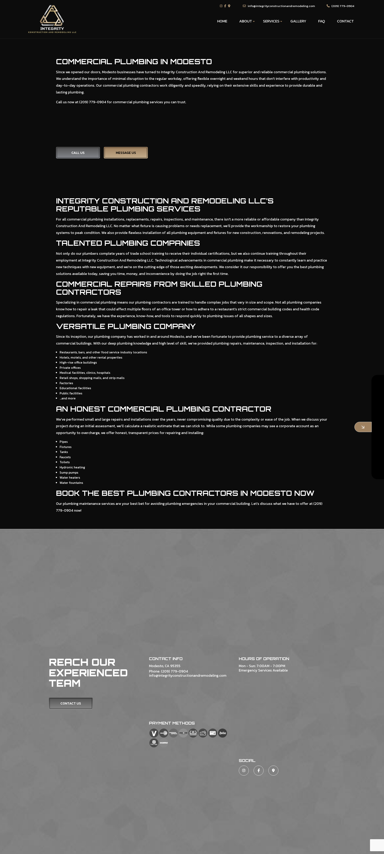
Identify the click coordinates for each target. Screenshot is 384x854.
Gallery (298, 21)
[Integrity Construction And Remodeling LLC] (52, 18)
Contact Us (70, 703)
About (245, 21)
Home (222, 21)
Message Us (126, 152)
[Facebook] (225, 6)
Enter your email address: (300, 421)
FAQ (321, 21)
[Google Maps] (229, 6)
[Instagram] (221, 6)
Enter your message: (297, 435)
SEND (351, 463)
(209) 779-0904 (342, 6)
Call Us (78, 152)
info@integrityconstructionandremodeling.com (281, 6)
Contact (345, 21)
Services (271, 21)
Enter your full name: (297, 394)
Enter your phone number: (300, 408)
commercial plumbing (292, 72)
